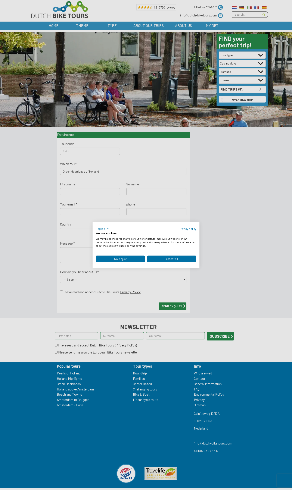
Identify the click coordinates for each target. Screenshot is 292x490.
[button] (103, 228)
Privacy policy (187, 228)
